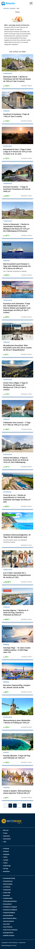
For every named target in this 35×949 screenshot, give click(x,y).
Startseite (6, 8)
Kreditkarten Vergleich (10, 907)
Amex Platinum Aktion (10, 918)
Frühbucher (6, 111)
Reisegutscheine (8, 932)
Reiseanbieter (7, 904)
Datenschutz (7, 839)
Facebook (6, 848)
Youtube (5, 860)
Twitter (5, 863)
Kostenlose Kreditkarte (10, 909)
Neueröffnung (7, 492)
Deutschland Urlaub (9, 878)
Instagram (6, 854)
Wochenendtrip (7, 884)
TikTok (5, 857)
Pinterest (6, 851)
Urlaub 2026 (6, 892)
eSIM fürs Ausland (8, 935)
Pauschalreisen (8, 881)
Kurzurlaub (6, 895)
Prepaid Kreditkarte (9, 912)
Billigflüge (6, 644)
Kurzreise (6, 752)
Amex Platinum (7, 927)
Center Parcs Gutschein (10, 930)
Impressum (6, 836)
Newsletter (6, 871)
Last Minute (6, 887)
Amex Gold (6, 924)
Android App (7, 865)
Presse (5, 833)
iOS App (5, 868)
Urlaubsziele (7, 889)
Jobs (4, 841)
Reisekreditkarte (8, 915)
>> (29, 805)
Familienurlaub (7, 73)
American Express (8, 921)
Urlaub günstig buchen (10, 901)
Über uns (6, 830)
